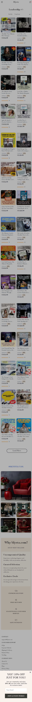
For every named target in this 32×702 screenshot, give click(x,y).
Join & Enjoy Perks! (16, 696)
